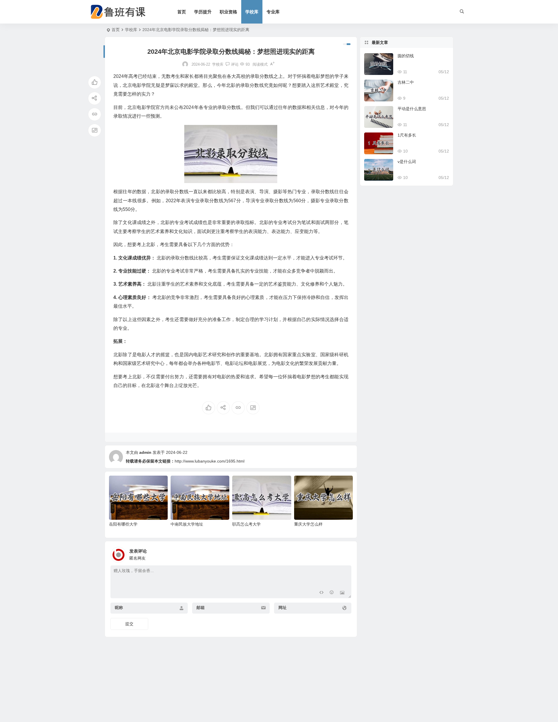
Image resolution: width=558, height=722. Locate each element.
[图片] (342, 593)
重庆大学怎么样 (308, 524)
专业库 (273, 11)
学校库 (251, 11)
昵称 (119, 607)
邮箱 (200, 607)
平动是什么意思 (412, 108)
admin (145, 452)
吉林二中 (406, 82)
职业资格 (228, 11)
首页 (181, 11)
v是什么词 (407, 161)
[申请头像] (345, 553)
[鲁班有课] (122, 12)
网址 (282, 607)
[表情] (332, 593)
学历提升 (203, 11)
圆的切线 (406, 55)
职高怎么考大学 (246, 524)
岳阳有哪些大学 (123, 524)
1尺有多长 (407, 135)
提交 (129, 623)
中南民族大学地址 (187, 524)
